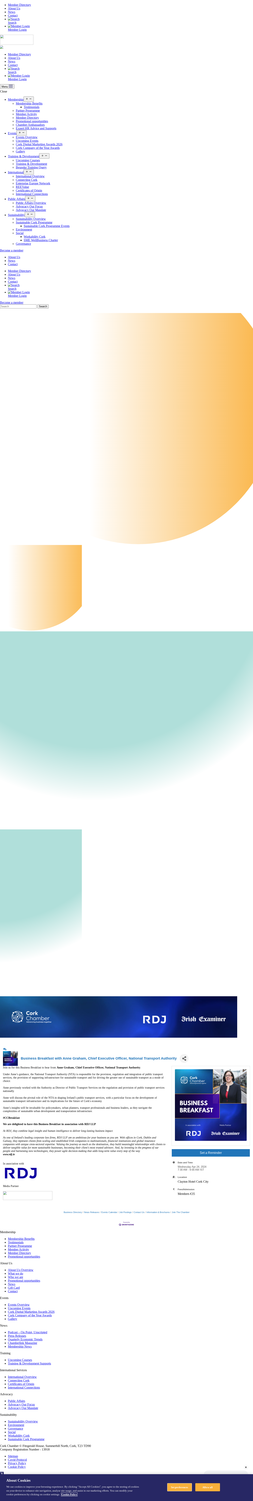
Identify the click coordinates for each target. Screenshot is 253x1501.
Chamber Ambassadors (30, 124)
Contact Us (139, 1212)
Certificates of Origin (29, 190)
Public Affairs (16, 199)
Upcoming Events (27, 140)
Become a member (11, 250)
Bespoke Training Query (31, 167)
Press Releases (17, 1335)
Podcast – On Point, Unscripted (27, 1332)
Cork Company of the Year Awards (38, 148)
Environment (24, 229)
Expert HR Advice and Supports (36, 128)
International (16, 172)
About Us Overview (20, 1270)
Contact (13, 15)
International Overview (30, 176)
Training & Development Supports (29, 1363)
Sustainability (16, 215)
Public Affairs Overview (31, 203)
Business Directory (73, 1212)
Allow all (207, 1487)
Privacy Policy (17, 1463)
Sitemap (13, 1456)
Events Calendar (109, 1212)
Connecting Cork (26, 179)
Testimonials (31, 107)
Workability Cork (34, 236)
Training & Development (23, 156)
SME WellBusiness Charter (41, 240)
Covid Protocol (17, 1459)
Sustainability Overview (31, 219)
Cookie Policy (17, 1466)
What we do (15, 1273)
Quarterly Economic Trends (25, 1339)
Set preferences (179, 1487)
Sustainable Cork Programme (34, 222)
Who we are (15, 1277)
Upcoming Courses (28, 160)
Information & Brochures (158, 1212)
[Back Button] (4, 1049)
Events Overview (27, 137)
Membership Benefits (29, 103)
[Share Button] (184, 1058)
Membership (16, 99)
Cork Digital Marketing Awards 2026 (39, 144)
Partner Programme (28, 110)
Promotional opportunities (32, 121)
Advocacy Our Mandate (31, 210)
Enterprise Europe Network (33, 183)
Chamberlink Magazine (22, 1343)
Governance (23, 243)
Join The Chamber (181, 1212)
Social (20, 233)
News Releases (91, 1212)
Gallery (20, 151)
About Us (14, 8)
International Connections (32, 194)
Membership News (20, 1346)
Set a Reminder (211, 1152)
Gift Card (14, 1287)
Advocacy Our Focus (29, 206)
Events (12, 133)
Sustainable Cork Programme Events (47, 226)
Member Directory (19, 5)
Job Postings (125, 1212)
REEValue (22, 187)
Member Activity (26, 114)
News (11, 12)
